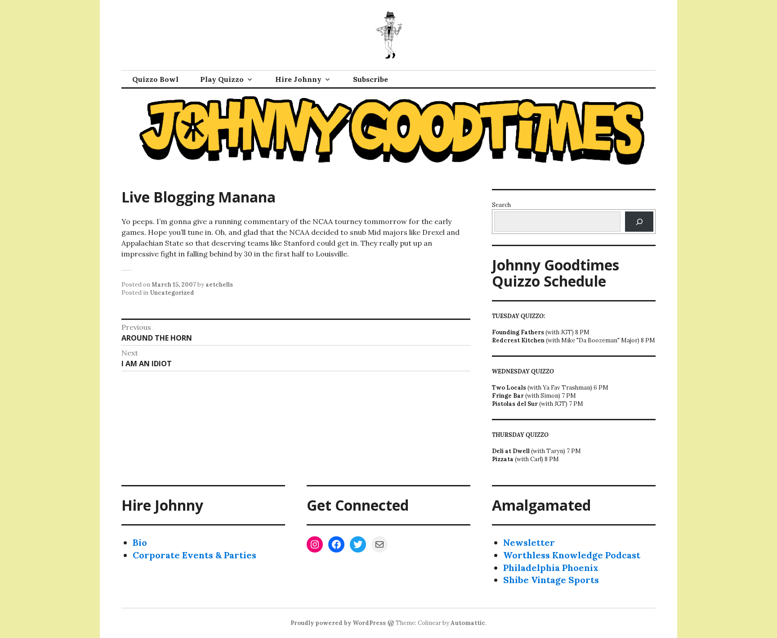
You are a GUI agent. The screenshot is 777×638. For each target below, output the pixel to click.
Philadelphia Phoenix (550, 567)
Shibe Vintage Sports (551, 579)
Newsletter (529, 542)
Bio (140, 542)
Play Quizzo (222, 79)
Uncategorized (172, 293)
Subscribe (370, 79)
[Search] (639, 221)
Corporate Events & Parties (194, 555)
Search (501, 205)
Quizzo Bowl (155, 79)
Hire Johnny (298, 79)
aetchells (219, 284)
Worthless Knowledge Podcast (571, 555)
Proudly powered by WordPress (338, 623)
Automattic (468, 623)
